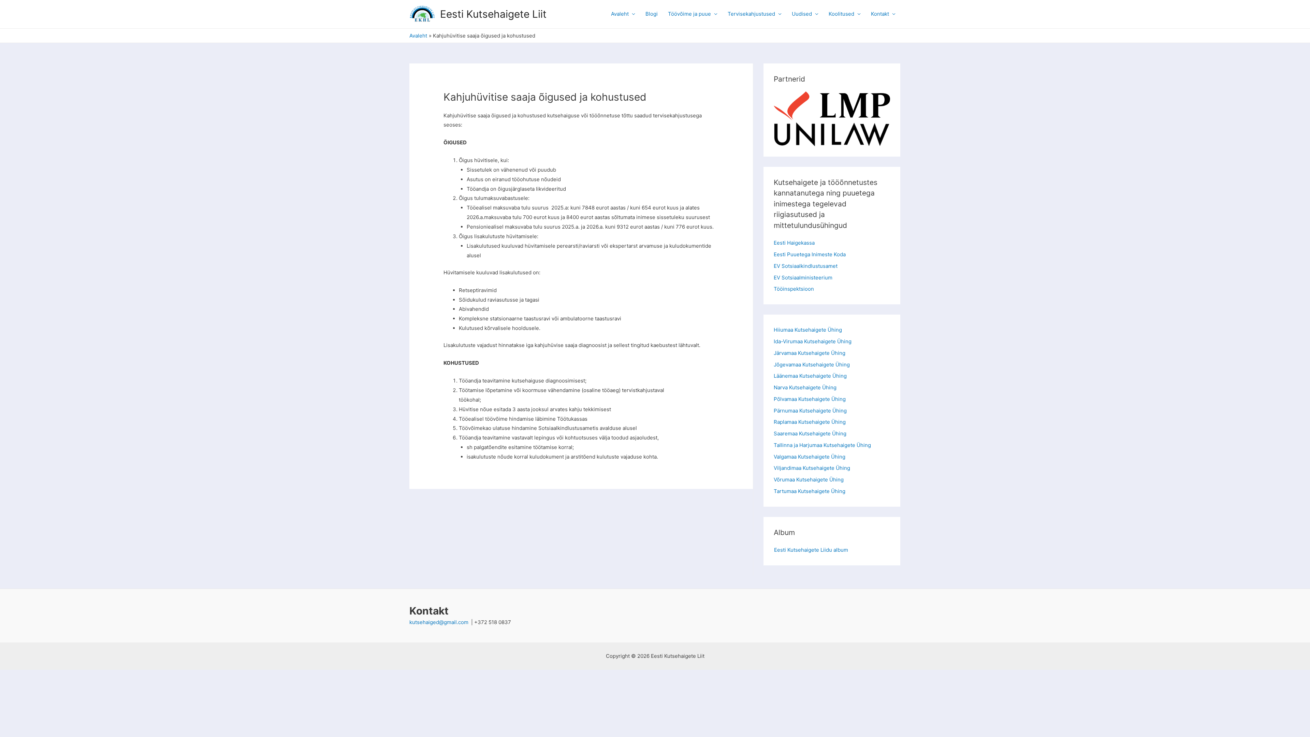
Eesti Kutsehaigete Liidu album (811, 550)
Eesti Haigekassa (794, 243)
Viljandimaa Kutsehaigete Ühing (812, 468)
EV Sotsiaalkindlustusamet (806, 266)
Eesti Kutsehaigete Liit (493, 14)
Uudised (802, 14)
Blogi (651, 14)
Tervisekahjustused (751, 14)
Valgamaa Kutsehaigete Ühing (809, 456)
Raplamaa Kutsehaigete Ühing (810, 422)
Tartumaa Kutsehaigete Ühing (809, 491)
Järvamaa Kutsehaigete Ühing (809, 353)
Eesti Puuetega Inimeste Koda (810, 254)
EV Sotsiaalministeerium (803, 277)
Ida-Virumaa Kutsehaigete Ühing (813, 341)
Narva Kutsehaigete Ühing (805, 387)
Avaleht (620, 14)
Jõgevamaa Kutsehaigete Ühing (812, 364)
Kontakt (880, 14)
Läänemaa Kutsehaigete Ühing (810, 376)
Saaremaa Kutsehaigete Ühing (810, 433)
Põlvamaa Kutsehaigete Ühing (810, 399)
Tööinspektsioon (794, 289)
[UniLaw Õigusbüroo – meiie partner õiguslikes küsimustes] (832, 133)
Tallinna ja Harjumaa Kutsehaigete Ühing (822, 445)
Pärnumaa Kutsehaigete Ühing (810, 410)
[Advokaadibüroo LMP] (832, 105)
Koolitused (841, 14)
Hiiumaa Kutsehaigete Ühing (808, 330)
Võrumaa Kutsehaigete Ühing (809, 479)
